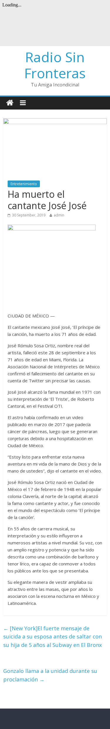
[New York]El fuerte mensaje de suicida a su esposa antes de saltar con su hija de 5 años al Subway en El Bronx (52, 637)
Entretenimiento (24, 183)
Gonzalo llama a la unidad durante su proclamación (50, 675)
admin (59, 215)
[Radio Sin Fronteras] (9, 103)
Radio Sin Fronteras (55, 65)
